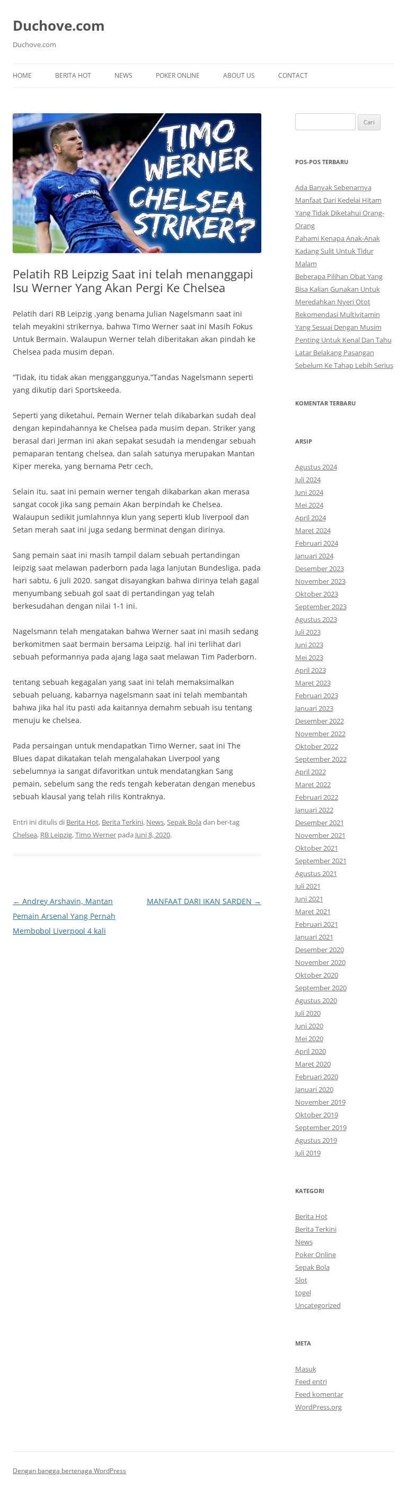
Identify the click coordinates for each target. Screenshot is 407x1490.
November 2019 (320, 1102)
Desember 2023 (319, 568)
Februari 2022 (316, 797)
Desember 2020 (319, 949)
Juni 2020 (309, 1026)
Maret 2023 (313, 683)
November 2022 (320, 733)
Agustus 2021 (316, 873)
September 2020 (321, 987)
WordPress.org (318, 1407)
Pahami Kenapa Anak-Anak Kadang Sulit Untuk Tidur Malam (337, 250)
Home (22, 75)
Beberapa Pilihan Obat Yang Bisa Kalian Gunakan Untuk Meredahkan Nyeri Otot (339, 289)
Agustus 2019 (316, 1140)
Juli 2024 (308, 479)
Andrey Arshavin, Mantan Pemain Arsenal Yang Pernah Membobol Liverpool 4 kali (64, 916)
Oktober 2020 (316, 975)
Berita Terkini (122, 822)
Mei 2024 (309, 505)
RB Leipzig (56, 834)
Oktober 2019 (316, 1114)
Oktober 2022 (316, 746)
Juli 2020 (308, 1013)
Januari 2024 (314, 556)
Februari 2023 (316, 695)
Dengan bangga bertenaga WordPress (69, 1470)
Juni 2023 (309, 644)
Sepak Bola (184, 822)
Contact (293, 75)
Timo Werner (95, 834)
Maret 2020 (313, 1064)
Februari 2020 (316, 1076)
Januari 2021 (314, 937)
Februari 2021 (316, 924)
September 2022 (321, 759)
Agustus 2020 (316, 1000)
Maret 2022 (313, 784)
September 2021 (321, 860)
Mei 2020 (309, 1038)
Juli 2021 (308, 886)
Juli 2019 (308, 1153)
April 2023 (310, 670)
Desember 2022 (319, 721)
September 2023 (321, 606)
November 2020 (320, 962)
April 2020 (310, 1051)
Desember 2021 (319, 822)
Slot (301, 1280)
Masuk (305, 1369)
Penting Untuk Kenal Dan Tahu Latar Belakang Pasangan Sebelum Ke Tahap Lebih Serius (344, 352)
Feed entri (311, 1381)
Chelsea (25, 834)
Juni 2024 (309, 492)
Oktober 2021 (316, 848)
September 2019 (321, 1127)
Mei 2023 (309, 657)
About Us (239, 75)
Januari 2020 (314, 1089)
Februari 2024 (316, 543)
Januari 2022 (314, 810)
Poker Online (178, 75)
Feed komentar (319, 1394)
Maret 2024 (313, 530)
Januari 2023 (314, 708)
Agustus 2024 (316, 467)
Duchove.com (59, 25)
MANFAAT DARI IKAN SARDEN (204, 901)
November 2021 (320, 835)
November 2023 (320, 581)
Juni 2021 (309, 899)
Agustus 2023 (316, 619)
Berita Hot (73, 75)
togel (303, 1292)
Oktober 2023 (316, 594)
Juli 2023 (308, 632)
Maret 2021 (313, 911)
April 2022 (310, 771)
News (123, 75)
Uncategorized (318, 1305)
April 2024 (310, 517)
